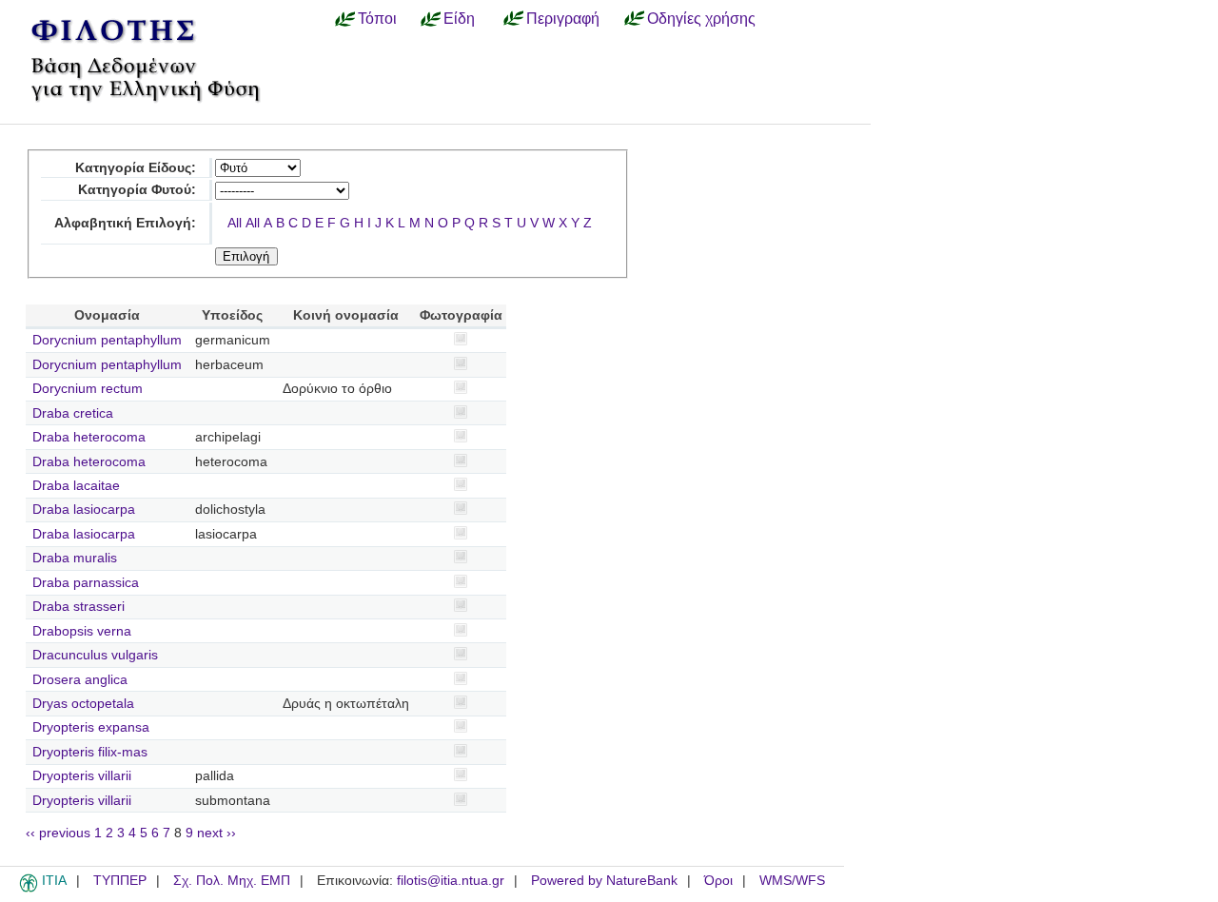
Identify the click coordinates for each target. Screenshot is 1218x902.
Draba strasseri (78, 606)
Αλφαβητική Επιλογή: (125, 223)
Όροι (718, 880)
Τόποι (377, 18)
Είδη (459, 18)
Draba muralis (74, 558)
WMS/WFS (792, 880)
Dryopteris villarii (81, 776)
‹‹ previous (58, 833)
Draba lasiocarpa (83, 509)
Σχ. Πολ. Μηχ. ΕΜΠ (231, 880)
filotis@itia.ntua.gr (450, 880)
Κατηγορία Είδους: (135, 168)
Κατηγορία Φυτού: (137, 190)
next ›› (216, 833)
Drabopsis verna (81, 631)
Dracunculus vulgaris (95, 655)
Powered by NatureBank (604, 880)
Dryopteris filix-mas (89, 752)
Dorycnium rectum (87, 389)
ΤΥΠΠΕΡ (120, 880)
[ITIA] (28, 888)
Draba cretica (72, 413)
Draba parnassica (85, 583)
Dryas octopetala (83, 703)
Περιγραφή (562, 18)
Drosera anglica (80, 680)
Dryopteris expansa (90, 727)
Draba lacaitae (76, 486)
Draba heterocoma (89, 437)
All (234, 223)
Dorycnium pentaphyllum (107, 340)
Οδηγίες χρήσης (701, 18)
